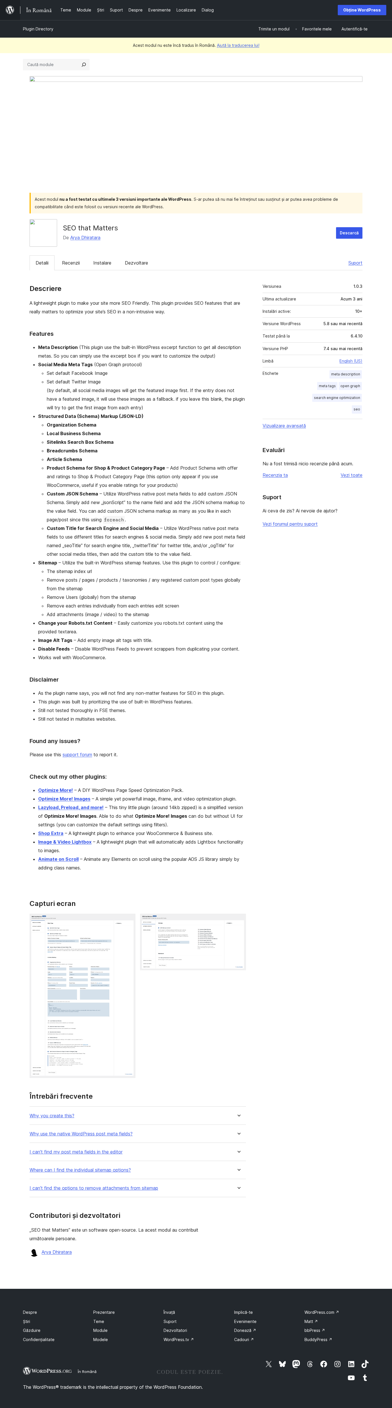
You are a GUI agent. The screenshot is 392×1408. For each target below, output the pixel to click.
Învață (169, 1312)
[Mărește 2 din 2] (238, 921)
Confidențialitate (39, 1339)
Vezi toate (351, 475)
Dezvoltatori (175, 1330)
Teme (98, 1321)
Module (100, 1330)
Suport (355, 263)
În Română (87, 1371)
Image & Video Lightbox (65, 842)
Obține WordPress (362, 9)
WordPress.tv (179, 1339)
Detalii (42, 263)
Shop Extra (50, 833)
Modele (100, 1339)
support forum (77, 754)
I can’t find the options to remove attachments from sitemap (94, 1188)
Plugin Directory (38, 28)
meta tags (327, 386)
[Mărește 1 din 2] (128, 921)
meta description (345, 374)
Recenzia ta (275, 475)
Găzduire (31, 1330)
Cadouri (244, 1339)
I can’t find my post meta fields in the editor (76, 1152)
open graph (350, 386)
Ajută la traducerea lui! (238, 45)
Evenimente (245, 1321)
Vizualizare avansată (284, 426)
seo (357, 409)
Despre (30, 1312)
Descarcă (349, 232)
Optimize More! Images (64, 799)
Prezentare (104, 1312)
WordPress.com (321, 1312)
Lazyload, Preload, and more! (71, 807)
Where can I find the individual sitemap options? (80, 1170)
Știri (26, 1321)
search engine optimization (337, 398)
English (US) (350, 360)
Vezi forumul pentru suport (290, 524)
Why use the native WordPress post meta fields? (81, 1134)
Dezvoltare (136, 263)
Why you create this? (52, 1115)
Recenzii (71, 263)
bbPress (314, 1330)
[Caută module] (84, 64)
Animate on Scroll (58, 859)
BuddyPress (318, 1339)
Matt (311, 1321)
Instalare (102, 263)
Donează (245, 1330)
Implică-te (243, 1312)
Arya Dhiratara (85, 237)
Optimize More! (55, 790)
